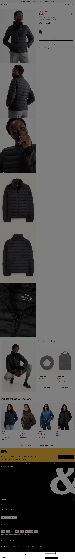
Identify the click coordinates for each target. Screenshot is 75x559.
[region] (37, 555)
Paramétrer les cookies (50, 553)
